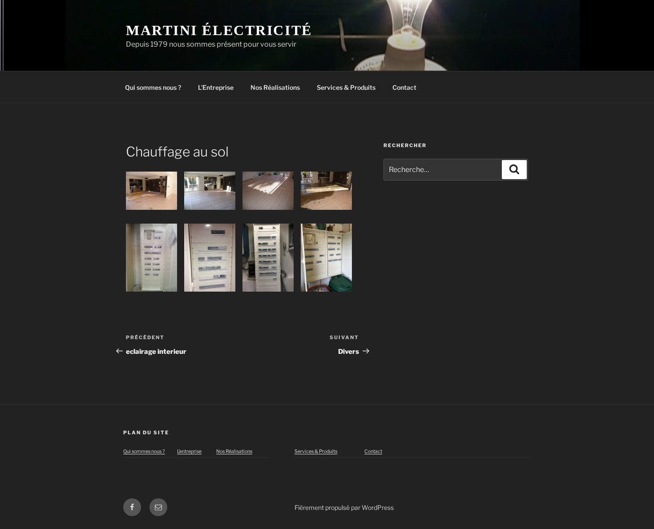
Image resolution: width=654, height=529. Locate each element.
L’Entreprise (216, 87)
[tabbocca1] (209, 258)
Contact (404, 87)
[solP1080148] (151, 191)
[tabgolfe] (151, 258)
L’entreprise (189, 451)
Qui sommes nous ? (153, 87)
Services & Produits (346, 87)
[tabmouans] (326, 258)
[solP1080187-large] (326, 191)
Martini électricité (219, 30)
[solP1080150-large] (209, 191)
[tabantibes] (268, 258)
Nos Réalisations (275, 87)
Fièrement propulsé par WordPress (344, 507)
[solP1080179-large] (268, 191)
